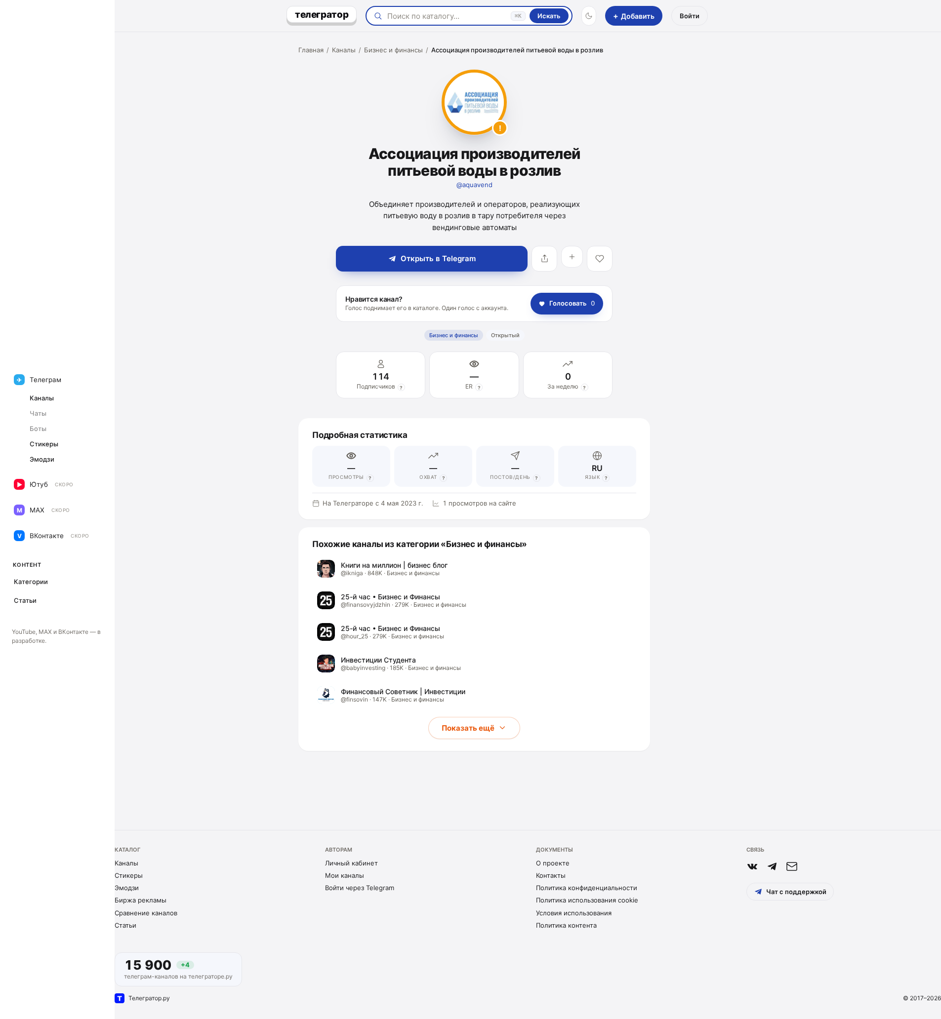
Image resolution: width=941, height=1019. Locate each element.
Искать (549, 16)
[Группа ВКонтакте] (752, 866)
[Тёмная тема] (588, 16)
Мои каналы (344, 875)
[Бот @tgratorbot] (772, 866)
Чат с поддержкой (796, 892)
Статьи (125, 925)
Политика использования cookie (587, 900)
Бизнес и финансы (393, 50)
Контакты (551, 875)
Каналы (344, 50)
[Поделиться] (544, 259)
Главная (311, 50)
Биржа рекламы (140, 900)
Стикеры (129, 875)
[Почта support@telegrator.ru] (792, 866)
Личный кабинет (351, 863)
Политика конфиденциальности (586, 888)
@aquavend (474, 185)
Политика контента (566, 925)
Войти (689, 16)
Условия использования (574, 913)
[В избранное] (600, 259)
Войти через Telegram (359, 888)
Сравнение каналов (146, 913)
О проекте (553, 863)
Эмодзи (127, 888)
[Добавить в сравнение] (572, 257)
